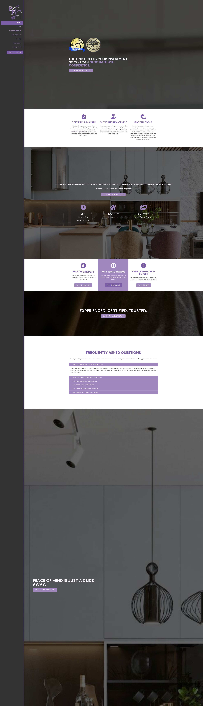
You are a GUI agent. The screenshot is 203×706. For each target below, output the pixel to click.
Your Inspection (15, 31)
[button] (71, 45)
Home (19, 23)
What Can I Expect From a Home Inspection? (88, 364)
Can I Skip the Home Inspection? (83, 385)
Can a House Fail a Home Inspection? (85, 381)
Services (18, 39)
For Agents (17, 43)
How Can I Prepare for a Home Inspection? (87, 377)
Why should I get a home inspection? (85, 392)
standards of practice (78, 132)
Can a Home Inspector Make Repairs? (85, 389)
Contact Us (17, 47)
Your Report (16, 35)
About (19, 27)
